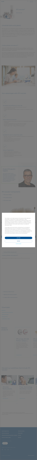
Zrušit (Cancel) (18, 243)
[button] (18, 241)
